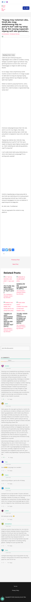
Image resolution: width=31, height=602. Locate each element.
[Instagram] (7, 2)
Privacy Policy (15, 590)
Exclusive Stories (14, 34)
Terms (15, 586)
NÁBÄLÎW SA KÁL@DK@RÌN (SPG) (22, 286)
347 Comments (21, 325)
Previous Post (15, 260)
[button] (28, 2)
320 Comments (8, 328)
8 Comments (5, 34)
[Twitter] (5, 2)
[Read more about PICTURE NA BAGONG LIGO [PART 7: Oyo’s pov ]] (9, 280)
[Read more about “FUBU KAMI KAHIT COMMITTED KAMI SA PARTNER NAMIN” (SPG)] (22, 306)
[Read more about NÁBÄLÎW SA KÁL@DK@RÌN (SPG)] (22, 279)
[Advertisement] (15, 109)
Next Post (15, 264)
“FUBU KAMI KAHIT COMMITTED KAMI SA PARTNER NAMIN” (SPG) (22, 318)
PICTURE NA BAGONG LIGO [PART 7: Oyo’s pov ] (9, 289)
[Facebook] (3, 2)
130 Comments (21, 291)
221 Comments (8, 294)
